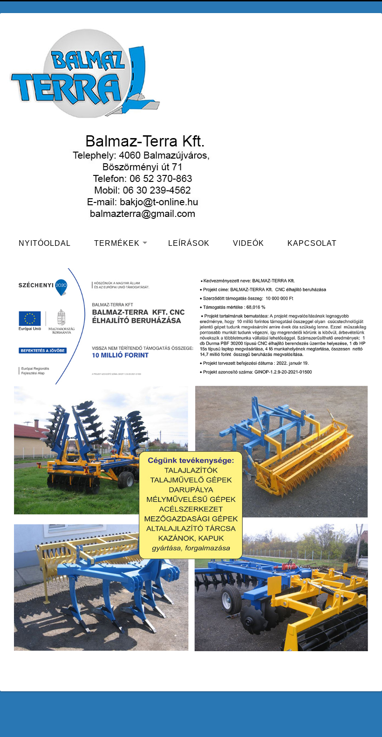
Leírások (189, 243)
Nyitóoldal (45, 243)
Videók (248, 243)
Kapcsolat (312, 243)
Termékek (117, 243)
